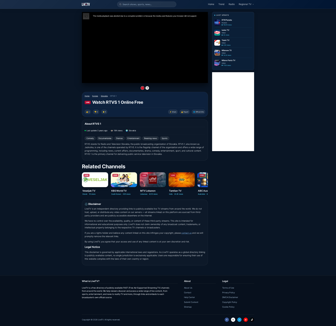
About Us (188, 288)
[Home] (86, 4)
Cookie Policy (228, 307)
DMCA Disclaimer (230, 297)
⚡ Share (173, 112)
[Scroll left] (82, 181)
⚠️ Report (184, 112)
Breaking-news (150, 138)
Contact (187, 292)
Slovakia (104, 96)
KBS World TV (119, 190)
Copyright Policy (229, 302)
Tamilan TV (175, 190)
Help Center (189, 297)
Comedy (90, 138)
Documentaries (104, 138)
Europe (95, 96)
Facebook (227, 319)
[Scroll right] (208, 181)
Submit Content (191, 302)
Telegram (239, 319)
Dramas (119, 138)
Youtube (246, 319)
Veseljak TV (88, 190)
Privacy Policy (228, 292)
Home (211, 4)
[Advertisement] (233, 111)
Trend (221, 4)
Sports (164, 138)
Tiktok (252, 319)
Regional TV (245, 4)
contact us (186, 233)
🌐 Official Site (198, 112)
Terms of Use (228, 288)
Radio (232, 4)
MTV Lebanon (148, 190)
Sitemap (188, 307)
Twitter (233, 319)
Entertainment (133, 138)
